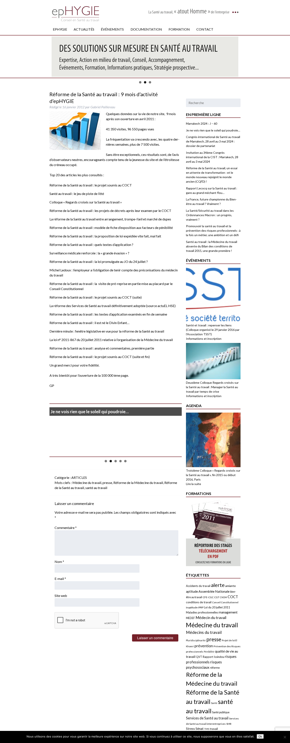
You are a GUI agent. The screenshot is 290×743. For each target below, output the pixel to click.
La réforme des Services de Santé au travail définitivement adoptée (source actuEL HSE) (112, 306)
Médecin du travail (211, 617)
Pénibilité (209, 651)
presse (107, 483)
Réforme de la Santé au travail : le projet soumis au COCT (90, 185)
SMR (228, 723)
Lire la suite (193, 484)
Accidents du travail (198, 586)
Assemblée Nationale (213, 591)
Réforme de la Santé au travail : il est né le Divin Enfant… (89, 323)
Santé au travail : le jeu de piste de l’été (76, 194)
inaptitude (192, 607)
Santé (214, 703)
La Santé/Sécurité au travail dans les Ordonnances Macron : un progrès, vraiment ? (210, 215)
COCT (233, 597)
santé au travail (96, 488)
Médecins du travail (204, 632)
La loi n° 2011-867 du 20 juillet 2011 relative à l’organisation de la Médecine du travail (111, 340)
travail (214, 728)
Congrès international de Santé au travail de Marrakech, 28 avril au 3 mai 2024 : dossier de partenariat (213, 141)
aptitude (192, 591)
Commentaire (66, 528)
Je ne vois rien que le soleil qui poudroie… (90, 411)
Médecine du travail (86, 483)
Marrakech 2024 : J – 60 (201, 123)
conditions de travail (198, 602)
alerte (218, 585)
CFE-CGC (208, 597)
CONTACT (204, 29)
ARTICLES (79, 477)
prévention (203, 646)
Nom (59, 562)
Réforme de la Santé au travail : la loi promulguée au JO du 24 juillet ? (98, 261)
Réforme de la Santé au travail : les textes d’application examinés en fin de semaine (108, 314)
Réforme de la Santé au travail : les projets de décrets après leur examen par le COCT (110, 211)
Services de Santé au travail (207, 718)
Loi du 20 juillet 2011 (217, 607)
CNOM (223, 597)
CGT (216, 597)
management (228, 612)
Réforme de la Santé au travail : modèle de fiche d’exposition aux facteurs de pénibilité (111, 228)
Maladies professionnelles (202, 612)
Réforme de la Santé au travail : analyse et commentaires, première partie (101, 348)
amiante (230, 586)
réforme (215, 667)
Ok (260, 736)
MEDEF (190, 618)
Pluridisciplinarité (196, 640)
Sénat (200, 728)
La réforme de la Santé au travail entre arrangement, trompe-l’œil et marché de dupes (110, 219)
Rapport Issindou (213, 656)
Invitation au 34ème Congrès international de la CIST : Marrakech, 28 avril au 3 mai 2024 (212, 157)
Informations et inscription (203, 338)
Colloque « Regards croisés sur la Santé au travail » (85, 202)
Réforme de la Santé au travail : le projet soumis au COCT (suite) (95, 297)
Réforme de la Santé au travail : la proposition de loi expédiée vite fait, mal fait (105, 236)
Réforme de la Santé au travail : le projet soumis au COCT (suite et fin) (99, 357)
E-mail (60, 579)
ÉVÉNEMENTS (112, 29)
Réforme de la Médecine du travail (138, 483)
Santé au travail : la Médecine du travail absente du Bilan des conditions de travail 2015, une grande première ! (211, 246)
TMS (206, 728)
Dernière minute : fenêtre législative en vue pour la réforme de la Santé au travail (106, 331)
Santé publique (220, 712)
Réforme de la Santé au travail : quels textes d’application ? (91, 244)
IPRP (200, 607)
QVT (199, 656)
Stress (190, 728)
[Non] (285, 737)
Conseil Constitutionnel (225, 602)
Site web (61, 596)
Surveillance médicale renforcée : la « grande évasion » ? (89, 253)
